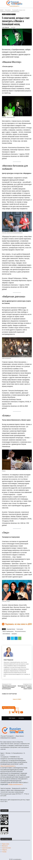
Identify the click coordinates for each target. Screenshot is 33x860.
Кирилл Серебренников (8, 631)
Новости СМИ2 (17, 699)
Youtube (4, 851)
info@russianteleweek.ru (15, 784)
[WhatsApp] (19, 638)
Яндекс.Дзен (5, 844)
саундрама (14, 633)
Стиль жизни (8, 10)
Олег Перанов (5, 27)
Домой (1, 10)
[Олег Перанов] (8, 652)
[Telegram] (16, 638)
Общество (8, 14)
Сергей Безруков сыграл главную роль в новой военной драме (9, 687)
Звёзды (3, 14)
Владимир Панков (11, 629)
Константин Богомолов (20, 631)
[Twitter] (12, 638)
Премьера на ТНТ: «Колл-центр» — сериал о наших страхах (25, 687)
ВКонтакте (5, 846)
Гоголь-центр (20, 629)
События (13, 14)
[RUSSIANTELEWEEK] (14, 3)
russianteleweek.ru (14, 6)
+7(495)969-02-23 (14, 757)
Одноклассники (6, 847)
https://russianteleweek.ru (7, 766)
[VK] (8, 638)
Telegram (4, 849)
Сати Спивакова (6, 633)
